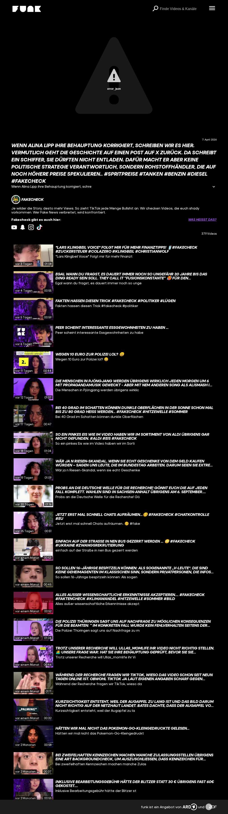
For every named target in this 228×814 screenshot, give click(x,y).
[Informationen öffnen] (214, 187)
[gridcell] (114, 255)
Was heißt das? (202, 219)
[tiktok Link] (39, 227)
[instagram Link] (31, 227)
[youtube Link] (14, 227)
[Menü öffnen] (212, 8)
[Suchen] (155, 9)
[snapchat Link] (22, 227)
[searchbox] (183, 9)
